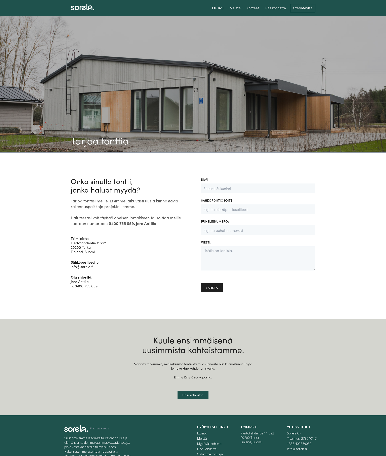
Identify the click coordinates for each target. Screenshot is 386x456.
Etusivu (202, 433)
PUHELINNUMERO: (215, 221)
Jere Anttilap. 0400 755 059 (84, 281)
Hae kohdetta (193, 395)
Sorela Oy (294, 433)
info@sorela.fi (85, 264)
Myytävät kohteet (209, 443)
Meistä (202, 438)
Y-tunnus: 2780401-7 (302, 438)
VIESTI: (206, 242)
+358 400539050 (299, 443)
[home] (82, 7)
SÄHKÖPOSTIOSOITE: (217, 200)
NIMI (204, 179)
